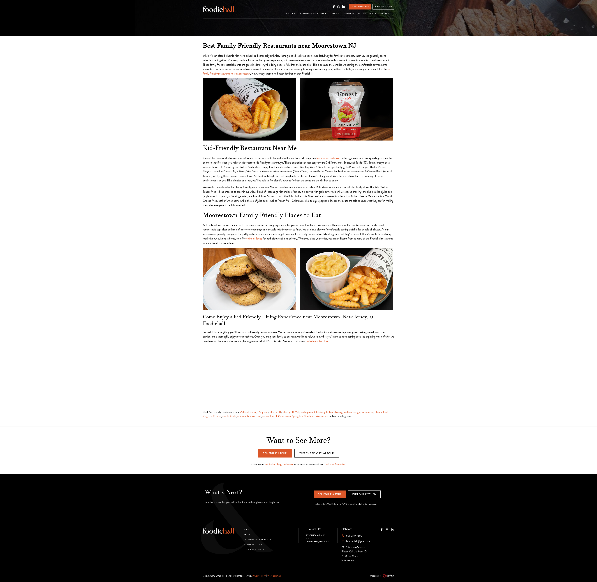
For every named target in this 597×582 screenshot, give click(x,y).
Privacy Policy (259, 575)
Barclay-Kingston (259, 412)
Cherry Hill (275, 412)
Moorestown (254, 416)
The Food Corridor (334, 464)
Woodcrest (322, 416)
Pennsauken (284, 416)
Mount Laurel (269, 416)
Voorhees (309, 416)
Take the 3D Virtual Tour (317, 453)
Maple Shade (229, 416)
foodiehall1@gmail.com (278, 464)
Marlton (241, 416)
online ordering (254, 239)
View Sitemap (274, 575)
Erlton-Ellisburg (334, 412)
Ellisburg (320, 412)
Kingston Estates (212, 416)
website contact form (317, 341)
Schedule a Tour (275, 453)
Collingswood (308, 412)
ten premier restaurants (329, 158)
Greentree (367, 412)
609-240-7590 (339, 504)
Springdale (297, 416)
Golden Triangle (352, 412)
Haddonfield (381, 412)
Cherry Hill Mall (290, 412)
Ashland (244, 412)
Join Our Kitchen (364, 494)
